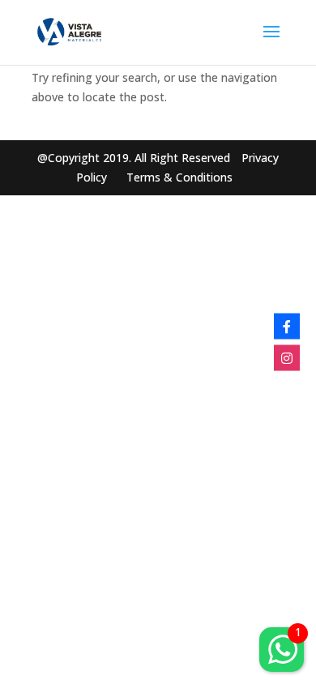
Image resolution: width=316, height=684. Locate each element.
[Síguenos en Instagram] (287, 358)
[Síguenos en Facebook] (287, 327)
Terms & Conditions (179, 177)
